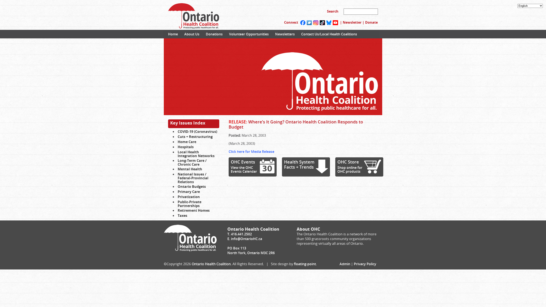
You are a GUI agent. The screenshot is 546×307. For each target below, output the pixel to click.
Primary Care (189, 191)
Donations (214, 34)
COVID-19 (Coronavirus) (197, 131)
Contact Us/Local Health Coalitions (329, 34)
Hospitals (186, 147)
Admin (345, 264)
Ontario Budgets (192, 186)
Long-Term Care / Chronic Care (192, 162)
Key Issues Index (187, 123)
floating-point (305, 264)
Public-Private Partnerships (189, 204)
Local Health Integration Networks (196, 154)
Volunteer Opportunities (249, 34)
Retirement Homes (194, 210)
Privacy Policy (365, 264)
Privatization (189, 196)
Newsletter (352, 22)
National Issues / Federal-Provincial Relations (193, 178)
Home (173, 34)
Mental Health (190, 169)
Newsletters (285, 34)
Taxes (182, 215)
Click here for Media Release (251, 151)
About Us (191, 34)
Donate (371, 22)
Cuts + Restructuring (195, 136)
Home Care (187, 141)
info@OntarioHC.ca (246, 238)
